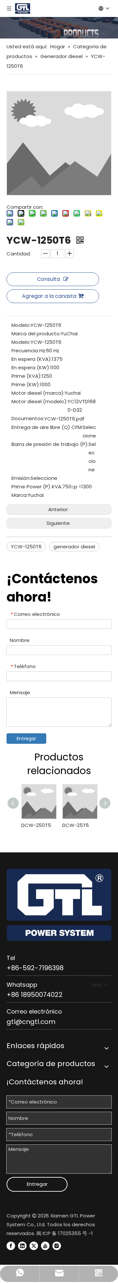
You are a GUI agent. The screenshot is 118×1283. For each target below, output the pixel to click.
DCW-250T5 (36, 825)
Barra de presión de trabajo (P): (49, 444)
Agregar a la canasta (49, 296)
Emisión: (20, 478)
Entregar (26, 738)
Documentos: (27, 418)
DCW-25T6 (75, 825)
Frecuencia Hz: (28, 350)
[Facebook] (11, 1245)
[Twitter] (34, 1245)
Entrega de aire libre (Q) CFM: (47, 427)
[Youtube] (45, 1245)
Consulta (48, 279)
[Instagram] (56, 1245)
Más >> (100, 984)
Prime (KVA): (26, 376)
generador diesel (74, 546)
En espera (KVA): (31, 359)
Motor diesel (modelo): (39, 401)
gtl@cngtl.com (31, 1021)
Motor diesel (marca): (38, 392)
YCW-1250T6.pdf (64, 418)
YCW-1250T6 (26, 546)
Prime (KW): (25, 384)
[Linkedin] (22, 1245)
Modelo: (20, 325)
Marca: (19, 495)
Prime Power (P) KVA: (36, 486)
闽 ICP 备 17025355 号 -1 (64, 1233)
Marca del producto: (36, 333)
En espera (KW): (30, 367)
